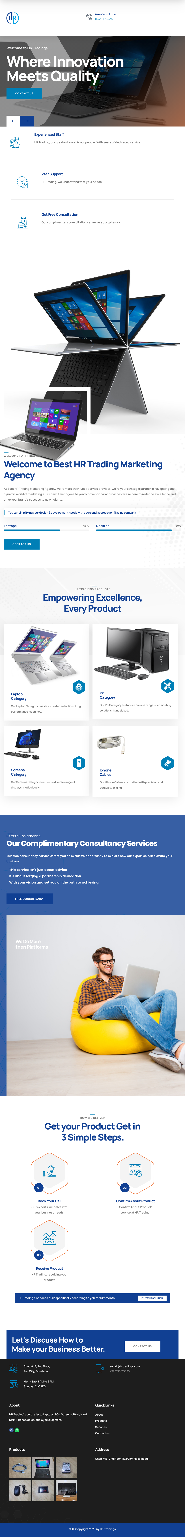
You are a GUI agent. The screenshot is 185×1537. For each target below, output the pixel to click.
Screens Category (18, 772)
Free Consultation (106, 14)
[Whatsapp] (17, 1430)
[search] (130, 29)
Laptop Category (18, 696)
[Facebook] (11, 1430)
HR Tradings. (108, 1529)
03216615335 (104, 19)
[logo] (12, 18)
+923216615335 (120, 1371)
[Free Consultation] (89, 17)
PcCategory (107, 695)
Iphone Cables (105, 772)
